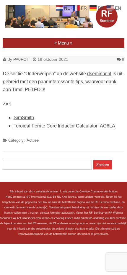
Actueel (33, 140)
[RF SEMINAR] (63, 26)
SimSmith (24, 117)
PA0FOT (21, 59)
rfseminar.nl (99, 73)
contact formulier (50, 212)
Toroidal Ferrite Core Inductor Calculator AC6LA (64, 125)
